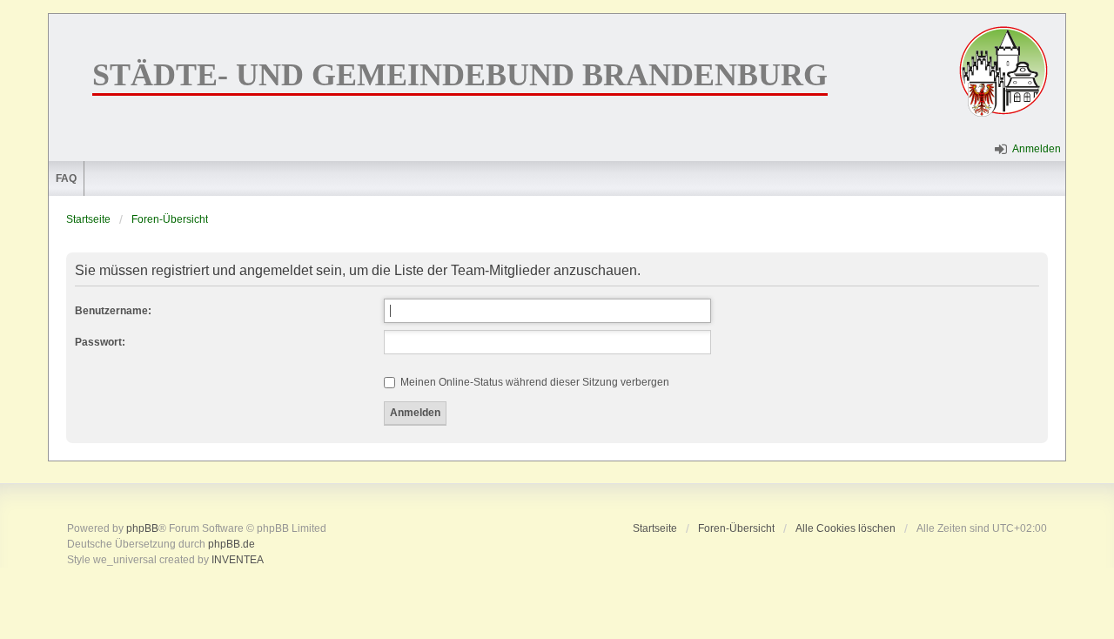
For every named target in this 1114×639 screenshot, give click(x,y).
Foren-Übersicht (169, 219)
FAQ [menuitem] (66, 178)
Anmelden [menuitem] (1036, 149)
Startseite (88, 219)
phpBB (142, 528)
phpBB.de (231, 544)
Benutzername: (113, 311)
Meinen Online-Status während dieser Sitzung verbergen (533, 382)
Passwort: (100, 342)
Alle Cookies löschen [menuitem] (845, 528)
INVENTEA (237, 560)
